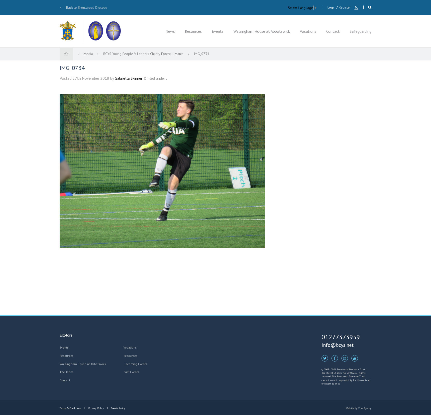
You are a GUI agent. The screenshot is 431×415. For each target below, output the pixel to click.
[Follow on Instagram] (344, 358)
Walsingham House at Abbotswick (261, 31)
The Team (66, 372)
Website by (358, 408)
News (170, 31)
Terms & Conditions (71, 408)
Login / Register (339, 7)
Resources (193, 31)
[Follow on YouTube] (354, 358)
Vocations (308, 31)
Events (217, 31)
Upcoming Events (135, 364)
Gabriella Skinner (128, 78)
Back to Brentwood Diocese (83, 7)
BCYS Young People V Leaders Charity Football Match (143, 53)
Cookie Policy (117, 408)
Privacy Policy (96, 408)
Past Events (131, 372)
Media (89, 53)
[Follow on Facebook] (334, 358)
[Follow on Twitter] (325, 358)
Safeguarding (360, 31)
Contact (333, 31)
